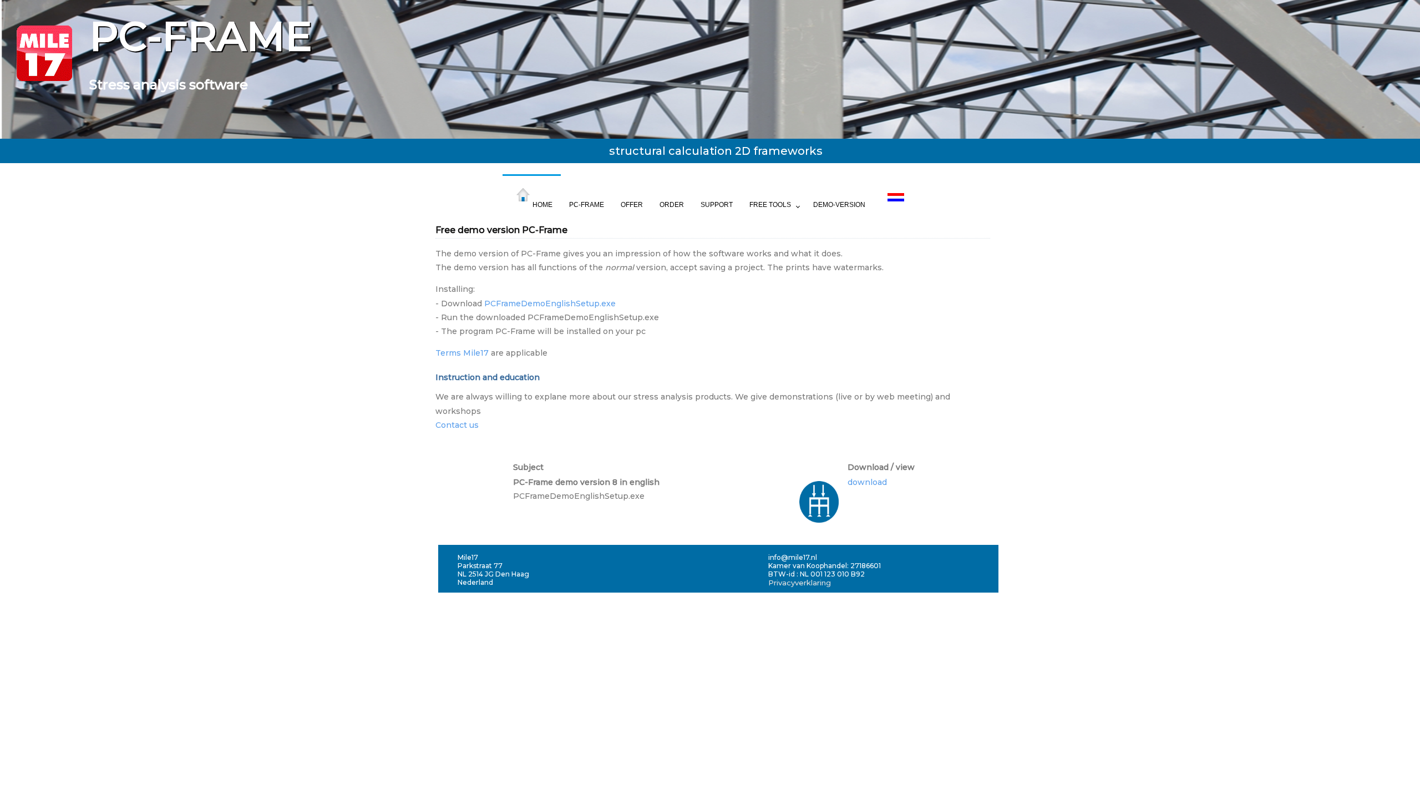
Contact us (457, 425)
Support (717, 205)
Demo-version (839, 205)
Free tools (770, 205)
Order (672, 205)
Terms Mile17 (462, 353)
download (867, 482)
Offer (632, 205)
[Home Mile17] (44, 82)
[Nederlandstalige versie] (896, 187)
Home (542, 205)
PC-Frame (586, 205)
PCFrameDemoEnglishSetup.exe (550, 304)
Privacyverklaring (799, 582)
